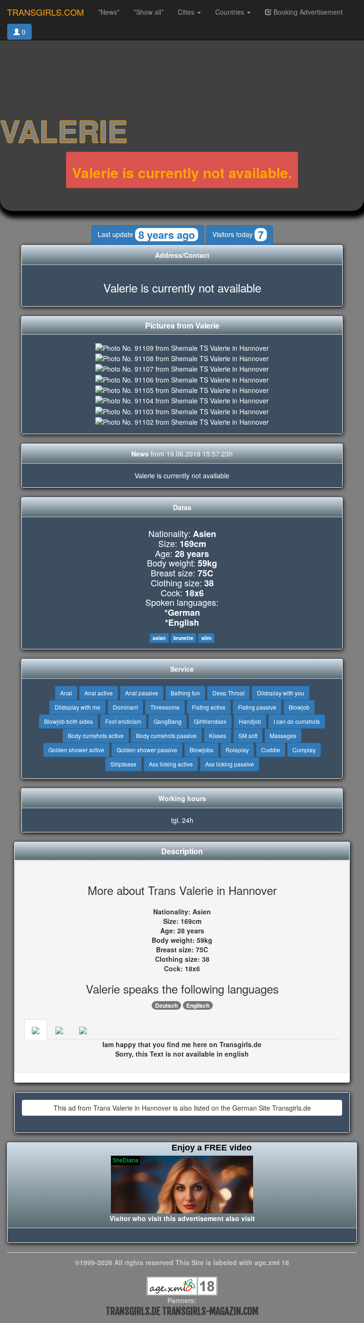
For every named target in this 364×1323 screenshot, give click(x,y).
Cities (187, 12)
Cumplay (304, 750)
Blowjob (299, 707)
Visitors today (238, 234)
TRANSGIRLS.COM (45, 12)
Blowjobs (201, 750)
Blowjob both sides (68, 721)
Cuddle (270, 750)
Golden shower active (76, 750)
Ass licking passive (229, 764)
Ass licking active (171, 764)
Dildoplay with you (280, 693)
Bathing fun (185, 693)
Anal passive (141, 693)
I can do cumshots (296, 721)
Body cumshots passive (166, 735)
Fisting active (209, 707)
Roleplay (237, 750)
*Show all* (149, 12)
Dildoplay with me (77, 707)
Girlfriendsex (210, 721)
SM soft (247, 735)
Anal (66, 693)
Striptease (123, 764)
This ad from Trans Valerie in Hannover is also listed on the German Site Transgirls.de (182, 1108)
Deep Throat (228, 693)
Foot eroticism (123, 721)
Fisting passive (257, 707)
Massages (283, 735)
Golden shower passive (147, 750)
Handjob (250, 721)
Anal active (98, 693)
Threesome (165, 707)
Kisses (217, 735)
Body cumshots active (96, 735)
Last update (146, 234)
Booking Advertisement (307, 12)
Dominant (125, 707)
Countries (230, 12)
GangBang (168, 721)
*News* (108, 12)
